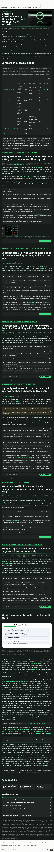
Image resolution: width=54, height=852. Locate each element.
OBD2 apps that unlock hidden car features (18, 729)
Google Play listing (17, 164)
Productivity (38, 5)
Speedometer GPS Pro (7, 109)
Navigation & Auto (37, 7)
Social (2, 5)
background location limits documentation (23, 457)
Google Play (29, 237)
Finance (19, 7)
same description (13, 180)
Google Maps (5, 133)
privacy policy (33, 302)
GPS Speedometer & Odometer (9, 89)
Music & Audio (24, 5)
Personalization (4, 7)
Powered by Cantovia (48, 849)
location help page (13, 520)
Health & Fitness (12, 7)
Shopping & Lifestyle (26, 7)
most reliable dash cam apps (42, 731)
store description (28, 176)
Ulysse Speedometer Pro (8, 120)
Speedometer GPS (6, 99)
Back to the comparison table (7, 245)
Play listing (38, 167)
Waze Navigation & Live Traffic (9, 128)
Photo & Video (16, 5)
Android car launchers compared (32, 733)
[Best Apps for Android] (2, 2)
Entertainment (31, 5)
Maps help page (7, 563)
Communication (8, 5)
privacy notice (39, 213)
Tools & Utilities (45, 5)
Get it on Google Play (45, 240)
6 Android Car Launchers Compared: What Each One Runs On (31, 723)
